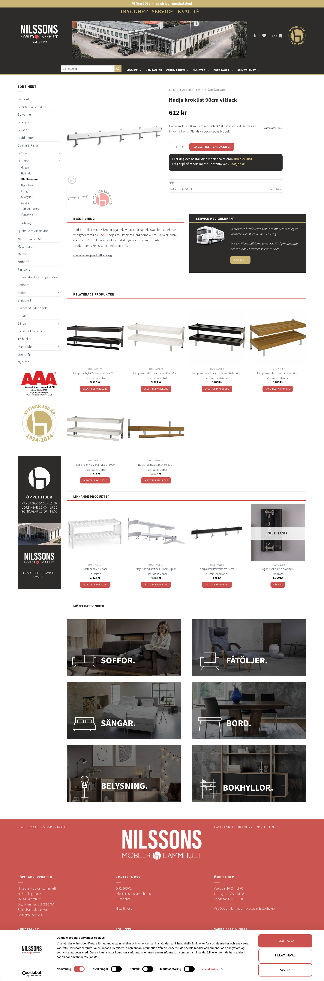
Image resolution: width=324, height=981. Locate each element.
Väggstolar (27, 214)
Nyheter (199, 70)
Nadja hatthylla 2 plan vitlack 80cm (95, 464)
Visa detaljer (210, 969)
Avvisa (285, 969)
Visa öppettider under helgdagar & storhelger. (245, 908)
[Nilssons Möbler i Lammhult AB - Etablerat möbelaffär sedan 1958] (39, 35)
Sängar (22, 323)
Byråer (22, 130)
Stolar (22, 316)
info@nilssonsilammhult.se (134, 894)
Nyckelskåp (27, 185)
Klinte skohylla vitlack (95, 569)
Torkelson (95, 574)
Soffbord (24, 285)
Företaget (221, 70)
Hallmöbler (25, 161)
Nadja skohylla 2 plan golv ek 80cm (277, 373)
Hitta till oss (124, 908)
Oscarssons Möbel (95, 378)
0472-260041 (243, 159)
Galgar (25, 167)
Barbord (23, 99)
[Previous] (73, 136)
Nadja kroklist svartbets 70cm (217, 569)
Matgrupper (26, 246)
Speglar (26, 202)
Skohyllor (26, 197)
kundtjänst (236, 164)
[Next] (156, 136)
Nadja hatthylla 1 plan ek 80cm (156, 464)
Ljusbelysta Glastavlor (33, 231)
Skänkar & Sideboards (32, 308)
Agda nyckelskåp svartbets (277, 569)
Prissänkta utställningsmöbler (38, 277)
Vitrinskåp (24, 354)
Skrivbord (24, 300)
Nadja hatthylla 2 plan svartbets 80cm (95, 373)
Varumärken (175, 70)
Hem (172, 90)
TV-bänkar (24, 339)
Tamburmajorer (30, 208)
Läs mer (277, 584)
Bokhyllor (24, 122)
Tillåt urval (285, 955)
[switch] (116, 969)
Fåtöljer (23, 153)
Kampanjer (154, 70)
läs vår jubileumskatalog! (173, 3)
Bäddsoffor (25, 138)
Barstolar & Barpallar (32, 107)
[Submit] (118, 68)
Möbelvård (25, 262)
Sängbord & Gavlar (30, 331)
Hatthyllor (26, 173)
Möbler (132, 70)
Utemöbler (25, 347)
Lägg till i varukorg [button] (95, 388)
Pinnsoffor (25, 269)
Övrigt (24, 191)
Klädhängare (29, 179)
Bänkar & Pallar (28, 145)
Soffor (22, 293)
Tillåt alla (285, 940)
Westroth (278, 574)
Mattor (22, 254)
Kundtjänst (246, 70)
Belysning (24, 114)
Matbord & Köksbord (32, 239)
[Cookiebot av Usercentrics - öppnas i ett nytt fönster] (31, 974)
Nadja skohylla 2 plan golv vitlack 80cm (156, 373)
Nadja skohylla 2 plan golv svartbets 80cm (217, 373)
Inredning (24, 223)
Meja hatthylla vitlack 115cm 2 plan (156, 569)
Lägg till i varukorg (212, 147)
